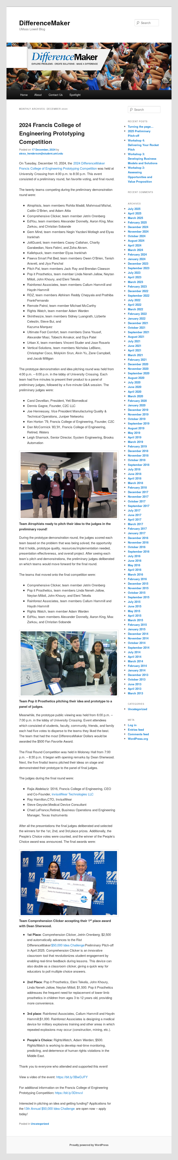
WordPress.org (138, 739)
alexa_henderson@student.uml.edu (41, 153)
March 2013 (135, 693)
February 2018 (137, 487)
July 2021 (134, 341)
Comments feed (138, 734)
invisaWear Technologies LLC (73, 794)
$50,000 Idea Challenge (67, 945)
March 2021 (135, 355)
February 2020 (137, 401)
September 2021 (138, 332)
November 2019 (138, 414)
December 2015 (138, 583)
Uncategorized (40, 1124)
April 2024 (134, 245)
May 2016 (134, 565)
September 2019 (138, 423)
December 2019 (138, 410)
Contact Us (56, 95)
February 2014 (137, 666)
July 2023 (134, 272)
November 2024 (138, 231)
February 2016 (137, 579)
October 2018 (136, 460)
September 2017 (138, 506)
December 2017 (138, 492)
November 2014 (138, 638)
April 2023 (134, 277)
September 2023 (138, 268)
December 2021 (138, 323)
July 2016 (134, 556)
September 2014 (138, 647)
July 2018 (134, 469)
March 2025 (135, 218)
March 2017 (135, 524)
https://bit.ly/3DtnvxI (69, 1092)
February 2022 (137, 314)
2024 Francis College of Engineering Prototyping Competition (52, 133)
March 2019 (135, 442)
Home (24, 95)
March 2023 (135, 282)
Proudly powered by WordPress (89, 1145)
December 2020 (138, 364)
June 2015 (134, 606)
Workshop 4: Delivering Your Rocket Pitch (143, 144)
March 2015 (135, 620)
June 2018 (134, 474)
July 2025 (134, 209)
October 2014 (136, 643)
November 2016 (138, 542)
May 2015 (134, 611)
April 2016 (134, 570)
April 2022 (134, 304)
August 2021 (136, 337)
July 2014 (134, 652)
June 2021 (134, 346)
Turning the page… (140, 126)
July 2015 (134, 602)
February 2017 (137, 528)
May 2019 (134, 433)
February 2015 (137, 625)
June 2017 (134, 515)
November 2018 (138, 455)
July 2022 (134, 300)
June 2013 (134, 684)
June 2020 (134, 387)
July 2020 (134, 382)
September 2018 (138, 465)
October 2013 (136, 679)
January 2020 (136, 405)
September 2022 (138, 295)
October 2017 (136, 501)
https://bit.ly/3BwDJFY (72, 1077)
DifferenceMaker (44, 22)
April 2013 (134, 689)
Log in (132, 725)
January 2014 (136, 670)
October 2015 (136, 592)
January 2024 (136, 259)
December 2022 (138, 291)
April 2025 (134, 213)
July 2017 (134, 510)
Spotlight (75, 95)
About (38, 95)
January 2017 (136, 533)
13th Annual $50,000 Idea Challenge (49, 1108)
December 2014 (138, 634)
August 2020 (136, 378)
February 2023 (137, 286)
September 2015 (138, 597)
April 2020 (134, 391)
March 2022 (135, 309)
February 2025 (137, 222)
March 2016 (135, 574)
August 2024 (136, 240)
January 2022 (136, 318)
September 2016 (138, 551)
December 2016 (138, 538)
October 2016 (136, 547)
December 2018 (138, 451)
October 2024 (136, 236)
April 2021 (134, 350)
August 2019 (136, 428)
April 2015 (134, 615)
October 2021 (136, 327)
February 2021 (137, 359)
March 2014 (135, 661)
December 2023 (138, 263)
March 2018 (135, 483)
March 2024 (135, 250)
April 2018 (134, 478)
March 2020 (135, 396)
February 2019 (137, 446)
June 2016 (134, 560)
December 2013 (138, 675)
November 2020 (138, 369)
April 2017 (134, 519)
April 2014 (134, 657)
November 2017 (138, 496)
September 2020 (138, 373)
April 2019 (134, 437)
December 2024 (138, 227)
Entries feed (136, 729)
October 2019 (136, 419)
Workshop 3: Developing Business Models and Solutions (142, 158)
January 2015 (136, 629)
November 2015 (138, 588)
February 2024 (137, 254)
